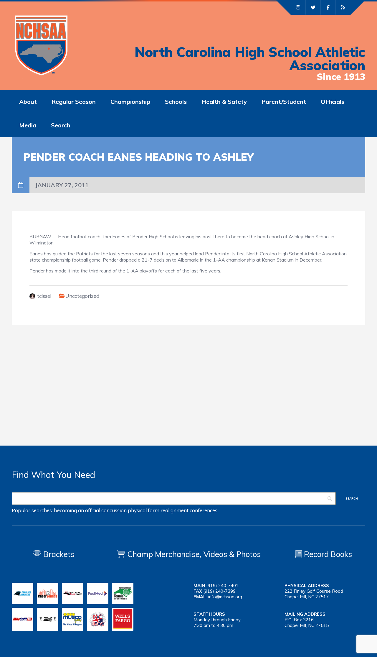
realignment (174, 510)
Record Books (327, 554)
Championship (130, 101)
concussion (114, 510)
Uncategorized (82, 296)
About (28, 101)
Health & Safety (224, 101)
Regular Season (74, 101)
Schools (176, 101)
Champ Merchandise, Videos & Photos (194, 554)
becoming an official (77, 510)
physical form (143, 510)
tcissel (44, 296)
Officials (332, 101)
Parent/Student (284, 101)
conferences (203, 510)
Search (60, 125)
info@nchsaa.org (225, 596)
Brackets (58, 554)
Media (27, 125)
